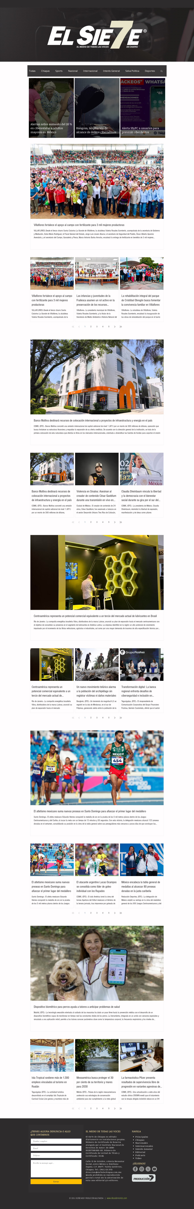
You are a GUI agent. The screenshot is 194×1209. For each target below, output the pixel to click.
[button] (161, 71)
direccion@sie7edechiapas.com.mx (103, 1172)
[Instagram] (141, 1169)
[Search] (164, 4)
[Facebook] (135, 1169)
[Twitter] (148, 1169)
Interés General (111, 70)
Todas (32, 70)
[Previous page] (79, 326)
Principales (141, 1136)
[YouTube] (154, 1169)
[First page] (73, 326)
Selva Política (132, 70)
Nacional (73, 70)
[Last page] (120, 326)
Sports (58, 70)
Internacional (90, 70)
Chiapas (45, 70)
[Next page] (114, 326)
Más (147, 70)
